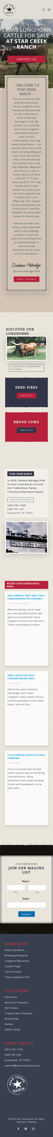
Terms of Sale (13, 971)
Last (37, 892)
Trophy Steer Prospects (19, 1013)
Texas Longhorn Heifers (19, 603)
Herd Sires (11, 997)
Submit (26, 914)
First (16, 892)
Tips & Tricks (14, 683)
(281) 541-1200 (14, 1049)
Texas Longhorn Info (17, 977)
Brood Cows (12, 1018)
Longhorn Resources (17, 960)
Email (26, 898)
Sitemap (32, 1122)
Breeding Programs (16, 955)
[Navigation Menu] (49, 9)
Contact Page (12, 966)
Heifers (9, 1024)
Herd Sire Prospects (16, 1002)
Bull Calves (11, 1007)
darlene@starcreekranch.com (22, 1065)
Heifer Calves (13, 1029)
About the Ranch (14, 950)
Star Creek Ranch (25, 1119)
